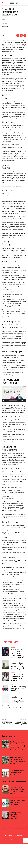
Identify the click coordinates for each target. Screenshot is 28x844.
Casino (12, 684)
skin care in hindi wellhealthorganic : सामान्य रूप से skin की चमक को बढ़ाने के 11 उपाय (20, 723)
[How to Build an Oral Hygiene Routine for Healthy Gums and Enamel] (5, 789)
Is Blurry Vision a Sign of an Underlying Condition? (16, 816)
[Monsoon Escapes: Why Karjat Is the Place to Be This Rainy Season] (5, 760)
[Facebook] (3, 708)
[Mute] (22, 401)
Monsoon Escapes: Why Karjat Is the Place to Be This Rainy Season (18, 760)
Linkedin (10, 835)
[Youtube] (20, 708)
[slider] (13, 400)
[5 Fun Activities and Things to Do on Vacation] (5, 773)
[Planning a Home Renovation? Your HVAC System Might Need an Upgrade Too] (5, 664)
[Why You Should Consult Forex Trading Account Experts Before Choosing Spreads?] (5, 651)
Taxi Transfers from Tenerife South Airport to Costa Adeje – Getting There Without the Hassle (18, 746)
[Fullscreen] (24, 401)
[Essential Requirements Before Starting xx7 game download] (5, 698)
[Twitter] (17, 708)
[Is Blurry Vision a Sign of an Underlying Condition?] (5, 815)
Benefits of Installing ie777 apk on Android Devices (18, 689)
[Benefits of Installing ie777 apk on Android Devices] (5, 687)
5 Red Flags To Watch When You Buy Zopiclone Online (17, 802)
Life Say (12, 830)
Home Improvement (15, 660)
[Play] (3, 401)
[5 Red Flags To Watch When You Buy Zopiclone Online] (5, 803)
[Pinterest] (13, 708)
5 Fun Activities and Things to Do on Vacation (17, 772)
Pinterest (19, 835)
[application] (14, 394)
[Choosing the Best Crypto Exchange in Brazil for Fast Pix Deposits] (5, 676)
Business (13, 647)
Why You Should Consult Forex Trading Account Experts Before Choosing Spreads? (17, 653)
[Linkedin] (10, 708)
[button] (14, 394)
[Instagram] (6, 708)
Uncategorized (4, 26)
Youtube (16, 839)
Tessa (4, 19)
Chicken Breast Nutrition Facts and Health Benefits (7, 722)
